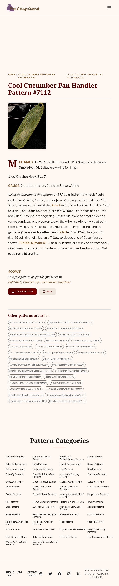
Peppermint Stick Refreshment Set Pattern (70, 322)
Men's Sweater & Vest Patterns (70, 508)
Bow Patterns (94, 469)
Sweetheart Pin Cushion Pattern (68, 364)
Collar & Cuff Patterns (71, 481)
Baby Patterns (40, 464)
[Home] (23, 7)
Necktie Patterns (95, 506)
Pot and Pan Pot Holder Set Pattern (27, 322)
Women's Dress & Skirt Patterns (17, 543)
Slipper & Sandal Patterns (72, 529)
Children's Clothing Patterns (69, 475)
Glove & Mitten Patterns (44, 494)
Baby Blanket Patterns (16, 464)
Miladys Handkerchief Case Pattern (27, 394)
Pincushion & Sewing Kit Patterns (45, 515)
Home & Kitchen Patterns (45, 501)
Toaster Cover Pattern (20, 346)
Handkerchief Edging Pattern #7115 (27, 400)
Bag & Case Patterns (70, 464)
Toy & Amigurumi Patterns (100, 537)
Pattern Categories (15, 456)
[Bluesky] (50, 573)
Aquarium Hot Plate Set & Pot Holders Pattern (32, 334)
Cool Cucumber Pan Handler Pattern (64, 388)
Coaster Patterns (14, 481)
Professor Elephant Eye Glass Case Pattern (31, 370)
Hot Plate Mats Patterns (72, 501)
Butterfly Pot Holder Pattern (57, 358)
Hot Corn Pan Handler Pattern (24, 352)
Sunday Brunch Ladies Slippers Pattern (28, 364)
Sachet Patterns (95, 521)
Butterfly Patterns (14, 474)
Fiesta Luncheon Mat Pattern (59, 376)
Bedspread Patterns (43, 469)
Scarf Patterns (13, 529)
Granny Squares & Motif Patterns (72, 495)
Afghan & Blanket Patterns (41, 457)
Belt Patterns (66, 469)
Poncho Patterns (95, 514)
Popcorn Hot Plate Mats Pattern (25, 340)
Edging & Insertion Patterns (69, 487)
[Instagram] (68, 573)
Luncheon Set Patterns (44, 506)
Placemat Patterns (69, 514)
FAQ (20, 572)
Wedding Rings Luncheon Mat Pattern (28, 382)
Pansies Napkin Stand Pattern (24, 358)
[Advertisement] (59, 38)
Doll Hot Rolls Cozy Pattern (86, 340)
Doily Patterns (12, 486)
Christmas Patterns (97, 474)
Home (11, 74)
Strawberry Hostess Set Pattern (25, 388)
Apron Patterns (94, 456)
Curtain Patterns (95, 481)
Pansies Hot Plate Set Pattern (74, 334)
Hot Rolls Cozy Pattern (57, 340)
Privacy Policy (32, 574)
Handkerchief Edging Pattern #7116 (67, 400)
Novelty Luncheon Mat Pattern (66, 382)
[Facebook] (59, 573)
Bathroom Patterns (15, 469)
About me (10, 574)
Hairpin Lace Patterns (97, 494)
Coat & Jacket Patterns (44, 481)
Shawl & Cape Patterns (44, 529)
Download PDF (24, 291)
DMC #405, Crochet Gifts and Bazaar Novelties (39, 282)
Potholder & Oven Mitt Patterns (17, 523)
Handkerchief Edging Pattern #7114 (66, 394)
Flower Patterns (13, 494)
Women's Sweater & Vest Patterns (45, 543)
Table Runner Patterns (16, 537)
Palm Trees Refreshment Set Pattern (64, 328)
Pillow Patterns (13, 514)
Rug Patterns (66, 521)
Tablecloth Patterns (43, 537)
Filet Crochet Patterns (98, 486)
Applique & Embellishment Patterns (72, 457)
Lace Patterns (12, 506)
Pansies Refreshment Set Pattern (25, 328)
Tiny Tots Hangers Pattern (49, 346)
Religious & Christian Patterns (43, 523)
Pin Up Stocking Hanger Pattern (25, 376)
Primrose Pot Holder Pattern (80, 346)
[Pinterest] (40, 573)
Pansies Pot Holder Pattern (90, 352)
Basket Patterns (95, 464)
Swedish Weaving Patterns (96, 530)
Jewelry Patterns (95, 501)
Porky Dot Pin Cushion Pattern (72, 370)
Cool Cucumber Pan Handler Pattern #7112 (36, 76)
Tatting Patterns (68, 537)
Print (49, 291)
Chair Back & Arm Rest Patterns (44, 475)
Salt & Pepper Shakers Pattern (58, 352)
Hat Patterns (12, 501)
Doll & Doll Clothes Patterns (42, 487)
